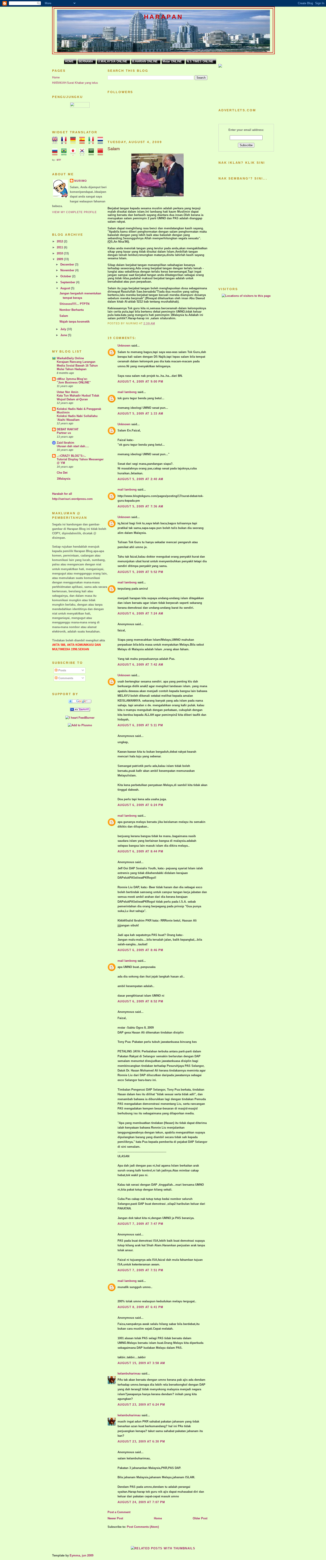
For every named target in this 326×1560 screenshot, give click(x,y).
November (67, 270)
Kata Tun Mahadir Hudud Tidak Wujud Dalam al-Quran (78, 397)
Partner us (64, 433)
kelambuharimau (129, 1373)
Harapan (163, 16)
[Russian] (56, 153)
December (67, 264)
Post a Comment (119, 1512)
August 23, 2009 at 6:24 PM (141, 1404)
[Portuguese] (65, 153)
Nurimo (80, 181)
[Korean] (83, 153)
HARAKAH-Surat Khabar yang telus (75, 82)
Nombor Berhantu (71, 309)
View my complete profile (74, 212)
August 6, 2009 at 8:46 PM (140, 950)
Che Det (62, 472)
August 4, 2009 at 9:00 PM (140, 381)
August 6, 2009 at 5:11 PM (140, 725)
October (66, 276)
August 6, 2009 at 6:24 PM (140, 805)
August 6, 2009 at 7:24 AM (140, 613)
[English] (56, 141)
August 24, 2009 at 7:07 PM (141, 1502)
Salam (63, 315)
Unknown (124, 345)
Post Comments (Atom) (143, 1526)
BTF (59, 160)
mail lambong (127, 392)
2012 (60, 241)
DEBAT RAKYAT (68, 429)
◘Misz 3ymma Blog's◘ (72, 379)
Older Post (200, 1518)
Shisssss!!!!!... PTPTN (74, 303)
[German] (74, 141)
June (64, 335)
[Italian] (92, 141)
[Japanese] (74, 153)
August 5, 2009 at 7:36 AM (140, 506)
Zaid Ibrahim (65, 442)
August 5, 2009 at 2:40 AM (140, 479)
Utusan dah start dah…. (73, 446)
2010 (60, 253)
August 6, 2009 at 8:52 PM (140, 1001)
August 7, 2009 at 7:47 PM (140, 1223)
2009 (60, 259)
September (68, 282)
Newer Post (115, 1518)
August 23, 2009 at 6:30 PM (141, 1441)
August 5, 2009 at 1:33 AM (140, 413)
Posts (61, 670)
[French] (65, 141)
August (65, 288)
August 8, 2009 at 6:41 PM (140, 1307)
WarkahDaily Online (70, 358)
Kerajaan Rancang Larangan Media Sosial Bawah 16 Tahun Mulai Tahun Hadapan (77, 365)
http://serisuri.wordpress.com (72, 499)
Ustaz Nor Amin (67, 392)
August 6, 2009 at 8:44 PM (140, 851)
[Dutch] (102, 141)
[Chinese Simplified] (102, 153)
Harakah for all (62, 493)
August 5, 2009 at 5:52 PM (140, 572)
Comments (65, 678)
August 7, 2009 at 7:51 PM (140, 1270)
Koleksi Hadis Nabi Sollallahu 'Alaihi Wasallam (77, 417)
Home (56, 77)
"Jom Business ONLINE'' (74, 382)
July (63, 329)
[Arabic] (92, 153)
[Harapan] (80, 710)
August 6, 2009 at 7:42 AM (140, 664)
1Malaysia (63, 478)
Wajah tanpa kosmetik (74, 321)
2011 (60, 247)
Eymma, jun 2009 (81, 1555)
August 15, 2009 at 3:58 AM (141, 1363)
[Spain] (83, 141)
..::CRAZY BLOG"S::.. (71, 455)
